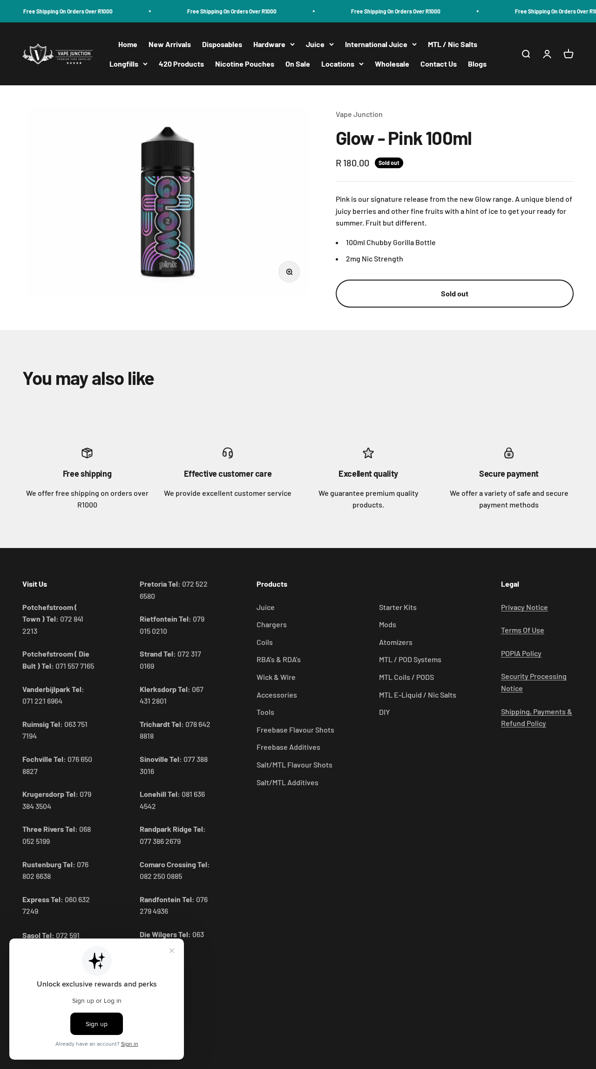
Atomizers (396, 641)
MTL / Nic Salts (452, 44)
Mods (387, 624)
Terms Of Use (522, 629)
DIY (384, 711)
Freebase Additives (288, 746)
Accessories (277, 694)
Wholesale (392, 63)
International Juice (376, 44)
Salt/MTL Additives (287, 782)
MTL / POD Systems (410, 659)
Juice (315, 44)
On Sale (297, 63)
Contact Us (438, 63)
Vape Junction (359, 114)
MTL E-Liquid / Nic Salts (417, 694)
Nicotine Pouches (244, 63)
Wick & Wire (276, 676)
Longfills (123, 63)
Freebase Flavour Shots (295, 729)
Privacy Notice (524, 607)
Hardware (269, 44)
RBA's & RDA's (279, 659)
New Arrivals (170, 44)
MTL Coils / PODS (406, 676)
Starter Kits (398, 607)
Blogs (477, 63)
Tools (265, 711)
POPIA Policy (521, 653)
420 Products (181, 63)
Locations (337, 63)
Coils (265, 641)
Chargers (272, 624)
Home (127, 44)
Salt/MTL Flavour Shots (294, 764)
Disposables (222, 44)
